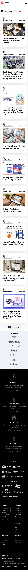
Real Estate (17, 521)
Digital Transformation (7, 508)
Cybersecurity (5, 519)
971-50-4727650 (16, 451)
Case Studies (18, 540)
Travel (16, 531)
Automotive (17, 519)
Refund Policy (20, 563)
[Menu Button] (26, 3)
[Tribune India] (14, 355)
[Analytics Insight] (14, 346)
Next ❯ (17, 327)
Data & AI (4, 512)
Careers (3, 544)
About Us (4, 538)
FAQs (3, 546)
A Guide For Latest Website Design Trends (12, 210)
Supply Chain (18, 514)
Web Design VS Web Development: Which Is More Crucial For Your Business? (12, 315)
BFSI (16, 527)
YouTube (24, 566)
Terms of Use (5, 563)
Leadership (4, 540)
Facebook (16, 566)
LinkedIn (4, 566)
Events (3, 542)
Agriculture (17, 516)
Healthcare (17, 508)
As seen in (14, 333)
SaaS (16, 529)
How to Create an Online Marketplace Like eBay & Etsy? (13, 244)
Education (17, 523)
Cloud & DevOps (5, 514)
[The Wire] (14, 350)
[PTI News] (14, 337)
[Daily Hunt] (14, 364)
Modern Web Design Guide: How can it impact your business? (13, 278)
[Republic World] (14, 341)
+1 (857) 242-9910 (16, 390)
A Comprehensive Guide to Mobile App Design (13, 179)
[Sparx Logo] (5, 2)
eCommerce (18, 512)
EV (15, 525)
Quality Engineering (6, 516)
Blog (16, 538)
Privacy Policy (13, 563)
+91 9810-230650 (16, 430)
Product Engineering (6, 510)
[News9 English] (14, 359)
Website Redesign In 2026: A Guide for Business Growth (14, 40)
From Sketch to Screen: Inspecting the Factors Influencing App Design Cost (13, 111)
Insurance (17, 510)
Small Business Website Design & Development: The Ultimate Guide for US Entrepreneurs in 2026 (14, 75)
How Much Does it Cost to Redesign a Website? (14, 147)
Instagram (9, 566)
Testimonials (18, 542)
